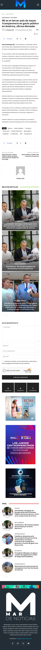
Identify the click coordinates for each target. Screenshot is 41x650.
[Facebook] (13, 643)
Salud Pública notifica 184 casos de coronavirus (30, 155)
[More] (25, 39)
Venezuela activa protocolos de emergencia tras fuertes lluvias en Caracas (26, 568)
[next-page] (6, 315)
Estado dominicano (16, 131)
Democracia (6, 131)
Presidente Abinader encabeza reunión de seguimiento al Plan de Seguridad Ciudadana (26, 554)
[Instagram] (18, 643)
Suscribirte (33, 383)
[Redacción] (3, 30)
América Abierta (18, 128)
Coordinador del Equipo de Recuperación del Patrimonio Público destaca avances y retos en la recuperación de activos (20, 226)
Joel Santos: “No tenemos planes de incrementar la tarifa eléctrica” (20, 267)
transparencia (28, 133)
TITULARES (13, 17)
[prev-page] (3, 315)
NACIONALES (10, 14)
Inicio (3, 14)
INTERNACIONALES (20, 300)
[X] (23, 643)
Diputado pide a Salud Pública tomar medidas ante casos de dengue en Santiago (10, 157)
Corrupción (28, 128)
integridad (6, 133)
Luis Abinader (14, 133)
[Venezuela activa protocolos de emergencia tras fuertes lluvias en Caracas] (7, 567)
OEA (21, 133)
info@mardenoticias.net (24, 638)
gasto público (27, 131)
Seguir (8, 383)
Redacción (10, 30)
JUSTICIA (20, 221)
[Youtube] (28, 643)
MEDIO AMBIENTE (20, 264)
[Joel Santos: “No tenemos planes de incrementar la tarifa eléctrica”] (20, 251)
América (10, 128)
